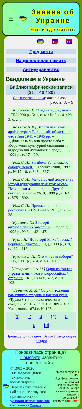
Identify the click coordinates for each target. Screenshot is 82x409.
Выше (48, 336)
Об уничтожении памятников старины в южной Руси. (38, 292)
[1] (17, 316)
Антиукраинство (41, 69)
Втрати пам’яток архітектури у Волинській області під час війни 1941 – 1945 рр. (39, 131)
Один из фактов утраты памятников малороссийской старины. (40, 273)
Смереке (35, 405)
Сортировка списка (29, 98)
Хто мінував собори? (55, 256)
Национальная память (41, 60)
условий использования (30, 401)
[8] (46, 325)
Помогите (30, 357)
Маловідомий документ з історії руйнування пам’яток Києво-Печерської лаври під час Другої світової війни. (41, 186)
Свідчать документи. (55, 110)
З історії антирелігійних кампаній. (29, 224)
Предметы (41, 51)
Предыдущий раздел (23, 336)
